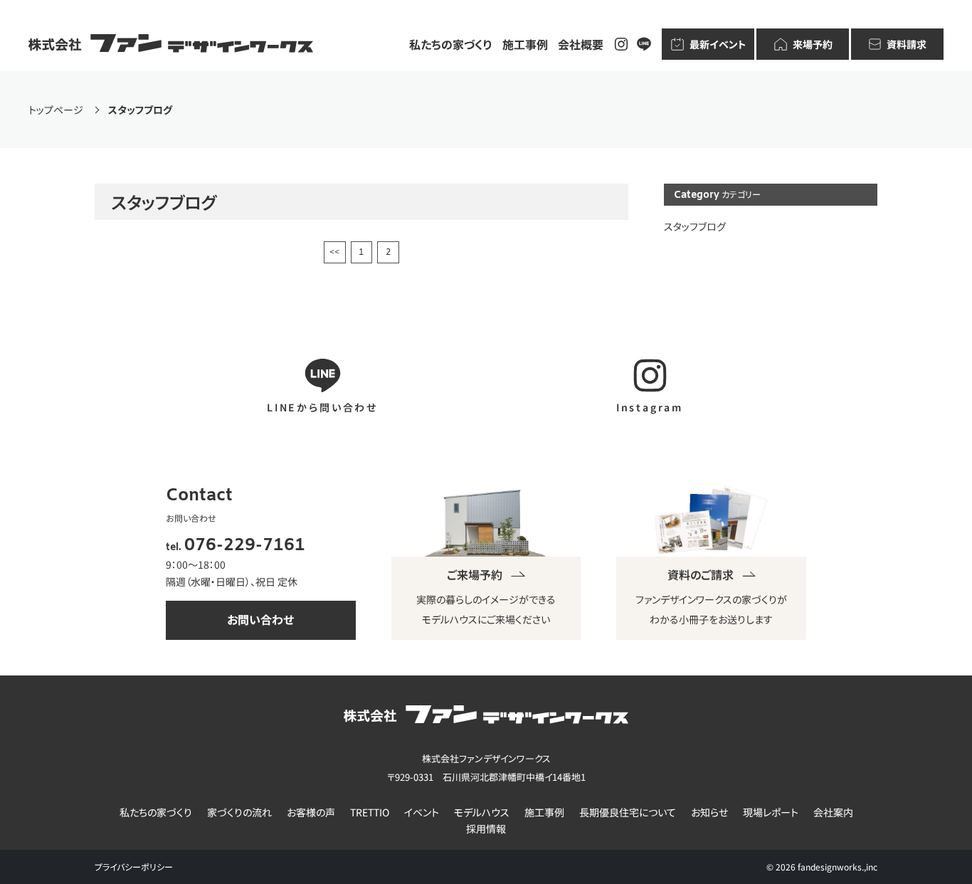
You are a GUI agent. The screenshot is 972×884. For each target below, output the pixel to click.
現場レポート (770, 812)
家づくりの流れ (239, 812)
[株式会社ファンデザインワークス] (170, 44)
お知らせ (709, 812)
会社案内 (833, 812)
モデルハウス (481, 812)
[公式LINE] (644, 44)
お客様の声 (311, 812)
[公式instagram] (621, 44)
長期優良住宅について (627, 812)
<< (334, 252)
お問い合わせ (260, 619)
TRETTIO (369, 812)
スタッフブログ (695, 226)
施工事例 (525, 44)
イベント (421, 812)
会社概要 (580, 44)
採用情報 (486, 829)
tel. (235, 547)
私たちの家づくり (450, 44)
